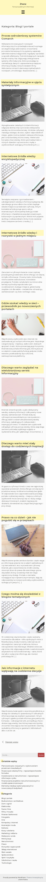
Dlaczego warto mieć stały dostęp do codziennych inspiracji (22, 445)
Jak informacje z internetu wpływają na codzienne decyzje (22, 669)
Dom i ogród (7, 804)
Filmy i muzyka (7, 812)
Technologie (7, 863)
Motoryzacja (6, 839)
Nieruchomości (7, 841)
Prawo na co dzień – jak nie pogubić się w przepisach (19, 519)
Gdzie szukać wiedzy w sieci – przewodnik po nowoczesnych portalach (21, 306)
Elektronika (6, 806)
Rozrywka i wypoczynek (11, 847)
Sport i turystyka (8, 858)
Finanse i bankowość (10, 814)
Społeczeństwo (7, 855)
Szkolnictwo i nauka (9, 860)
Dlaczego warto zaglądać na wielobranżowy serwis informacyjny (20, 370)
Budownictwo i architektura (12, 801)
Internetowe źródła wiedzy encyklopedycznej (19, 158)
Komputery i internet (10, 823)
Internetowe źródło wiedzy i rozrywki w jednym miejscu (19, 234)
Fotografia (6, 817)
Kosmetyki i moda (9, 825)
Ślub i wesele (7, 852)
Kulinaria (5, 828)
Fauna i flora (6, 809)
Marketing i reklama (9, 833)
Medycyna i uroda (8, 836)
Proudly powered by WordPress (14, 877)
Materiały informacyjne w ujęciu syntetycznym (22, 84)
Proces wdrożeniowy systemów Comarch (22, 37)
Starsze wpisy (11, 742)
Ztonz (23, 4)
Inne (3, 820)
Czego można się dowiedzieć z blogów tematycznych (21, 595)
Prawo (4, 844)
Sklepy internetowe (9, 849)
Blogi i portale (7, 798)
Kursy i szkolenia (8, 831)
